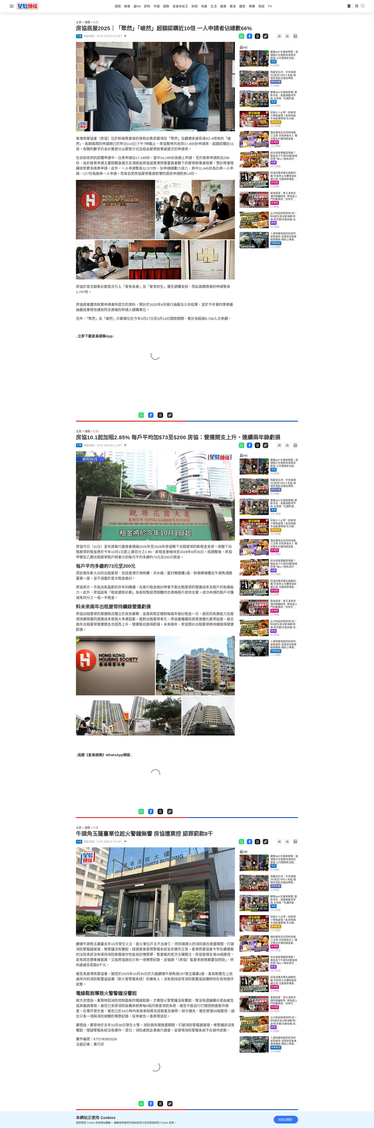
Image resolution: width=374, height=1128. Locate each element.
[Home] (27, 6)
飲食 (273, 162)
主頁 (78, 22)
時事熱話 (275, 243)
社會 (96, 22)
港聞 (87, 22)
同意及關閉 (285, 1119)
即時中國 (275, 82)
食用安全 (275, 122)
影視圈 (274, 142)
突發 (273, 61)
